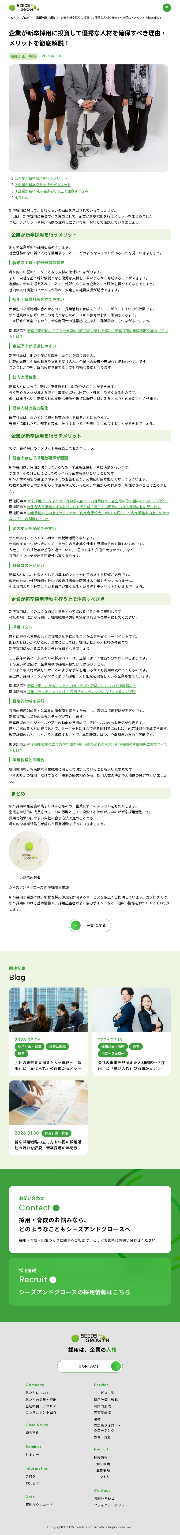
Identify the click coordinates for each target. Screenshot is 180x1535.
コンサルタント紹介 (41, 1412)
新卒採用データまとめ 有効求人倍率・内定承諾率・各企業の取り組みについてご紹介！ (97, 500)
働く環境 (103, 1463)
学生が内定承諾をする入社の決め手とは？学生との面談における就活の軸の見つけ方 (94, 506)
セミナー (32, 1454)
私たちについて (38, 1392)
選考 (97, 1419)
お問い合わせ (104, 1498)
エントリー (105, 1476)
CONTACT (89, 1366)
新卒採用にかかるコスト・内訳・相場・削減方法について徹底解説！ (81, 685)
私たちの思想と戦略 (41, 1399)
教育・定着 (102, 1437)
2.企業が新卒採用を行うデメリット (43, 184)
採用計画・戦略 (45, 17)
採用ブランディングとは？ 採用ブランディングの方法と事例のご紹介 (81, 691)
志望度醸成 (102, 1412)
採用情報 (101, 1457)
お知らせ (32, 1483)
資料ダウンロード (39, 1504)
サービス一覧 (104, 1392)
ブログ (25, 17)
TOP (12, 17)
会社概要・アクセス (41, 1406)
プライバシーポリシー (111, 1505)
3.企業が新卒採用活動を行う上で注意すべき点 (51, 191)
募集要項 (103, 1470)
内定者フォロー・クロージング (108, 1428)
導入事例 (32, 1432)
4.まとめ (22, 197)
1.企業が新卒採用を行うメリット (41, 178)
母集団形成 (102, 1406)
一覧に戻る (96, 925)
